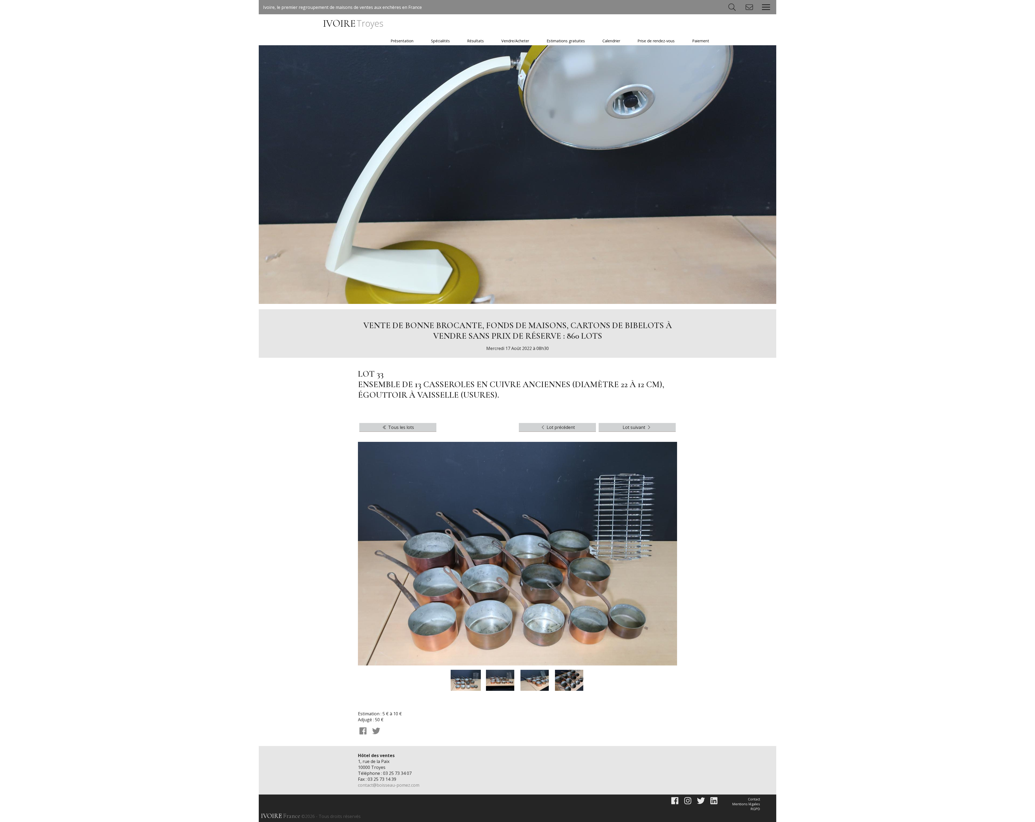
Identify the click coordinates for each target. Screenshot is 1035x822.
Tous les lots (400, 427)
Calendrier (611, 40)
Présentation (402, 40)
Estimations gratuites (566, 40)
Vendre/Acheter (515, 40)
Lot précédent (560, 427)
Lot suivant (634, 427)
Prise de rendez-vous (656, 40)
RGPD (755, 808)
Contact (754, 799)
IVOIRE (353, 24)
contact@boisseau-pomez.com (388, 785)
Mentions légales (746, 804)
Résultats (475, 40)
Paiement (700, 40)
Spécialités (440, 40)
